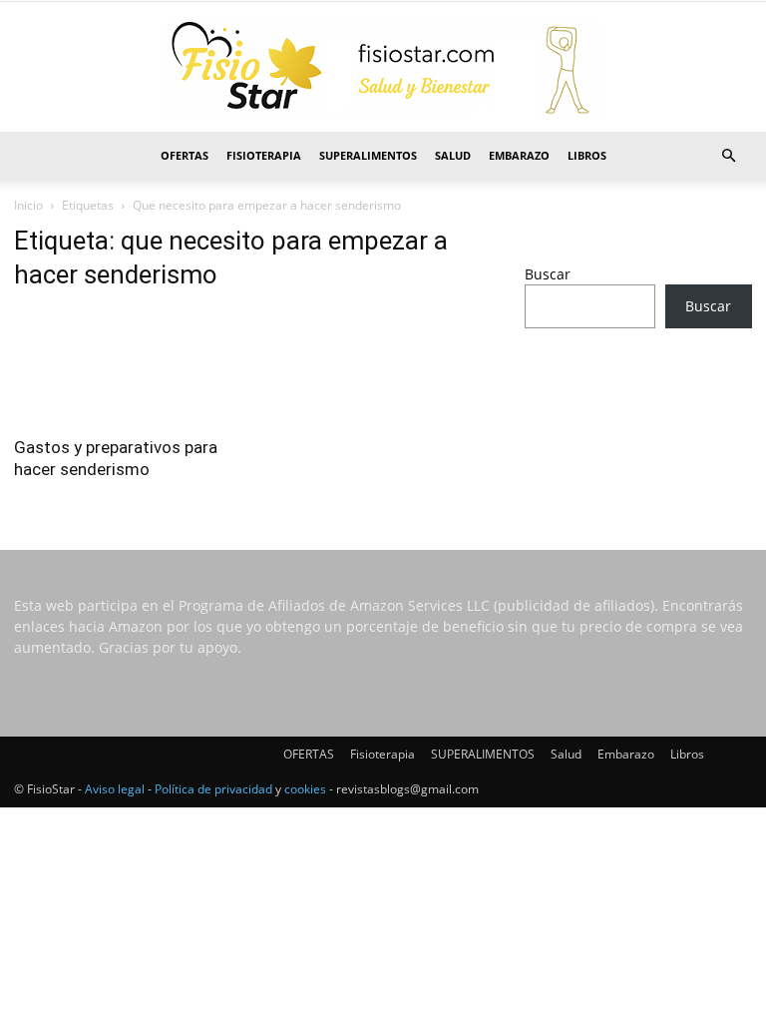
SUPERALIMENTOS (368, 155)
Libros (587, 155)
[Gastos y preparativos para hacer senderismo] (127, 366)
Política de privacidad (213, 788)
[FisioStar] (383, 68)
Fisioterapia (263, 155)
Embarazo (519, 155)
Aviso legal (115, 788)
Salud (453, 155)
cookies (305, 788)
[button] (728, 156)
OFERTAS (184, 155)
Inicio (28, 205)
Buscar (548, 273)
